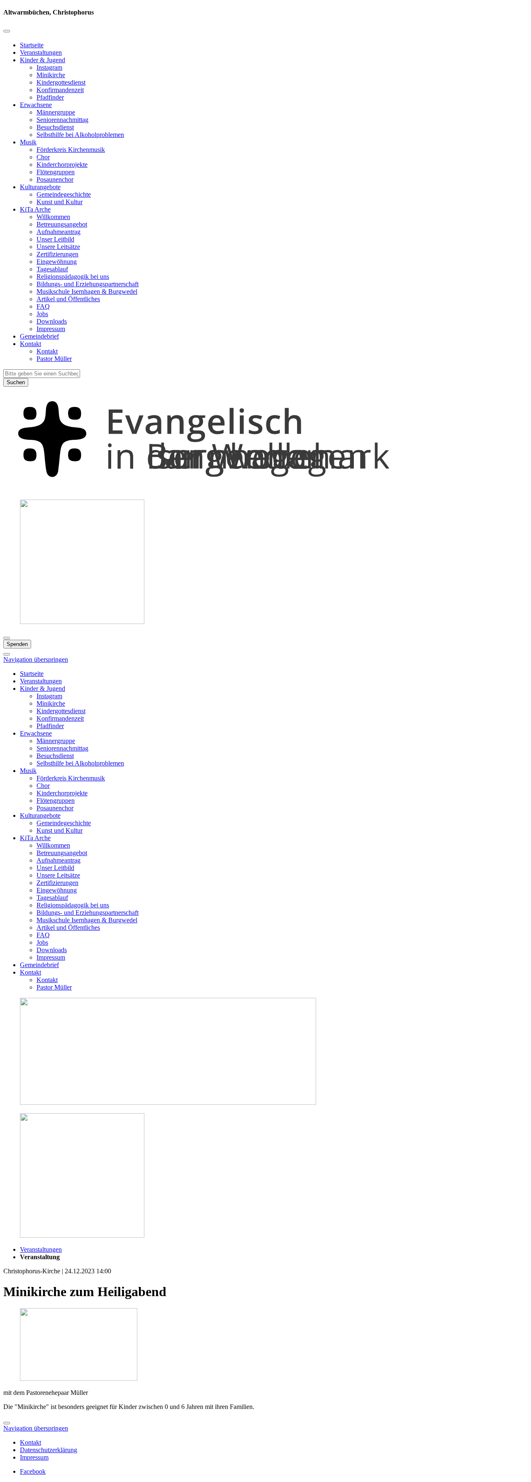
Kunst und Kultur (60, 201)
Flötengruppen (56, 172)
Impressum (51, 328)
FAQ (43, 306)
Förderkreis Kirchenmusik (71, 149)
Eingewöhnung (57, 261)
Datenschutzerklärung (48, 1449)
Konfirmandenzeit (60, 89)
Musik (28, 142)
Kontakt (30, 343)
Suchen (16, 382)
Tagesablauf (52, 269)
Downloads (52, 321)
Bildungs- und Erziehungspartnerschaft (88, 284)
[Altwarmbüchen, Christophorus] (265, 488)
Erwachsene (36, 104)
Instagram (49, 67)
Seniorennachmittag (62, 119)
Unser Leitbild (55, 239)
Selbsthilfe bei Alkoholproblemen (80, 134)
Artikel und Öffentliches (68, 298)
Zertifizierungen (57, 254)
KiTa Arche (35, 209)
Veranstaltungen (41, 52)
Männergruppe (56, 112)
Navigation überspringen (35, 659)
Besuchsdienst (55, 127)
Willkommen (53, 216)
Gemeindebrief (39, 336)
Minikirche (51, 74)
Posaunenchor (55, 179)
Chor (43, 157)
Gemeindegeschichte (64, 194)
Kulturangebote (40, 186)
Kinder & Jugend (42, 59)
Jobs (42, 313)
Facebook (33, 1471)
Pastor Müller (54, 358)
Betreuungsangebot (62, 224)
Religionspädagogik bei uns (73, 276)
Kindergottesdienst (61, 82)
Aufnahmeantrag (58, 231)
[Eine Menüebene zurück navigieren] (6, 31)
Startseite (32, 45)
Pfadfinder (50, 97)
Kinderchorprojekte (62, 164)
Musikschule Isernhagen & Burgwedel (87, 291)
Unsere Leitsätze (58, 246)
